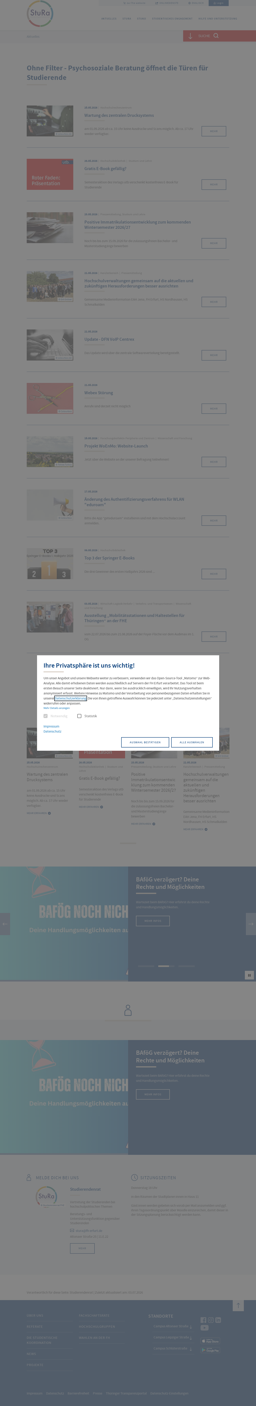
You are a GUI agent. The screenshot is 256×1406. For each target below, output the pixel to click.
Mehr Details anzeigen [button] (57, 708)
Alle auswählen (192, 742)
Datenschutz (52, 731)
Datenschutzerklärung (70, 698)
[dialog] (128, 703)
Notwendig (59, 716)
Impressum (51, 726)
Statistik (90, 716)
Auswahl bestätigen (145, 742)
